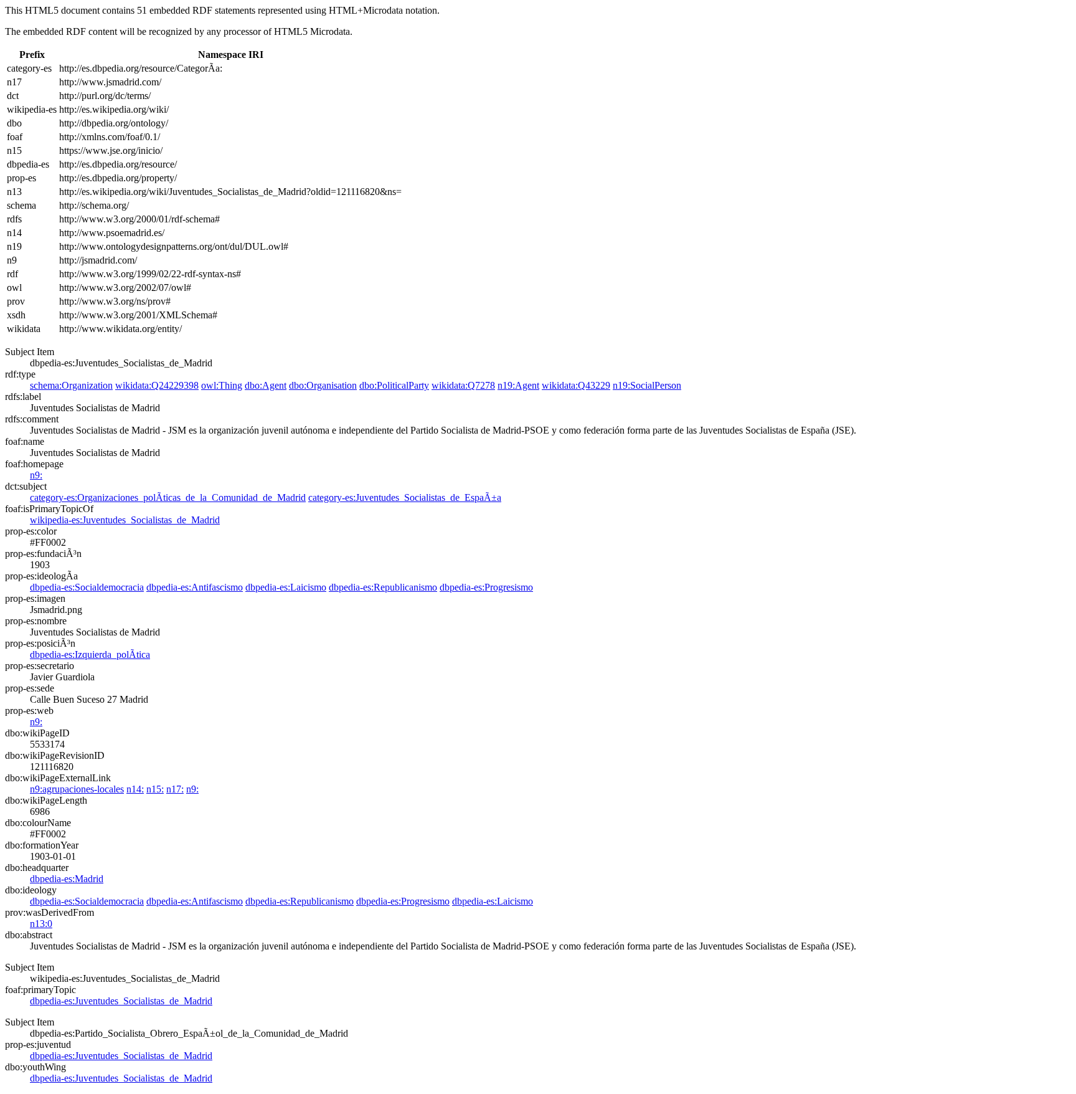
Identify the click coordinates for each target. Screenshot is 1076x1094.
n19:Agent (518, 385)
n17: (175, 789)
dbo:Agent (265, 385)
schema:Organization (71, 385)
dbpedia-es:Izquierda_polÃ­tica (90, 654)
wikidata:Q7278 (463, 385)
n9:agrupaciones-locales (77, 789)
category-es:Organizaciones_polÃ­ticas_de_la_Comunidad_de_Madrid (168, 497)
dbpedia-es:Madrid (66, 878)
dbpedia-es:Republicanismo (383, 587)
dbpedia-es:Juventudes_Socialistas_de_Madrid (121, 1001)
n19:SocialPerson (647, 385)
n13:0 (41, 923)
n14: (135, 789)
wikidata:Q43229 (576, 385)
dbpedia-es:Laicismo (285, 587)
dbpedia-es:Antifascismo (194, 587)
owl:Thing (221, 385)
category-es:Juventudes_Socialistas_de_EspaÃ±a (404, 497)
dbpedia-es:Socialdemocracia (87, 587)
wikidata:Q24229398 (157, 385)
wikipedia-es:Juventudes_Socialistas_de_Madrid (125, 520)
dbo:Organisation (323, 385)
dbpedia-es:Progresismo (486, 587)
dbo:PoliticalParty (394, 385)
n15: (155, 789)
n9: (36, 475)
